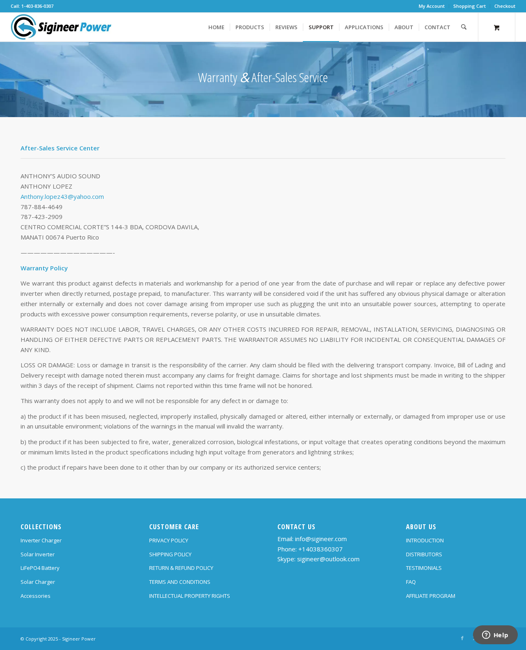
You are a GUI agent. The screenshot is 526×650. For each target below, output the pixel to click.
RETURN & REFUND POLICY (181, 568)
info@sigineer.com (321, 539)
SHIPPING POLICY (170, 554)
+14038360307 (320, 549)
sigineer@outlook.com (328, 559)
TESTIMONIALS (424, 568)
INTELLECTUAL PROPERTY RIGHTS (189, 595)
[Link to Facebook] (462, 638)
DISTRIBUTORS (424, 554)
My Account (432, 6)
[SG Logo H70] (61, 27)
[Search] (464, 27)
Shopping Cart (469, 6)
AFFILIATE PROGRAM (430, 595)
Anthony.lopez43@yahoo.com (62, 196)
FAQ (411, 581)
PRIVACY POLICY (168, 540)
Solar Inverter (38, 554)
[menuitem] (432, 6)
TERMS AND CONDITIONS (179, 581)
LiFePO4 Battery (40, 568)
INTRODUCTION (425, 540)
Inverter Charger (41, 540)
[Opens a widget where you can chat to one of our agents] (495, 635)
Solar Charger (38, 581)
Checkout (504, 6)
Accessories (36, 595)
